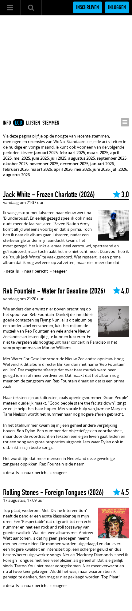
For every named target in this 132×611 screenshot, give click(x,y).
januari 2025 (46, 152)
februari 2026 (16, 169)
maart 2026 (41, 169)
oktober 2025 (15, 163)
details (12, 271)
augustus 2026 (16, 175)
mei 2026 (82, 169)
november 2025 (43, 163)
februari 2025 (72, 152)
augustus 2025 (81, 158)
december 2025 (74, 163)
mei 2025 (22, 158)
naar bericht (36, 271)
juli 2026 (119, 169)
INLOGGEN (117, 7)
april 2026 (63, 169)
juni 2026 (101, 169)
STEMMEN (50, 122)
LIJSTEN (33, 122)
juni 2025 (40, 158)
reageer (59, 271)
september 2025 (111, 158)
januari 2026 (102, 163)
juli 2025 (58, 158)
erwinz (38, 309)
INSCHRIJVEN (87, 7)
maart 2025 (97, 152)
